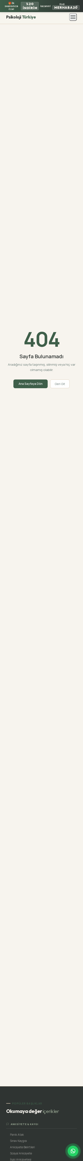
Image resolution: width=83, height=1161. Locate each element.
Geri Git (60, 384)
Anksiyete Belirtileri (22, 1147)
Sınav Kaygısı (18, 1141)
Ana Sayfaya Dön (31, 384)
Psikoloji (21, 17)
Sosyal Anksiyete (21, 1153)
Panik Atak (17, 1135)
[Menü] (73, 17)
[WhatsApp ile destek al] (73, 1151)
